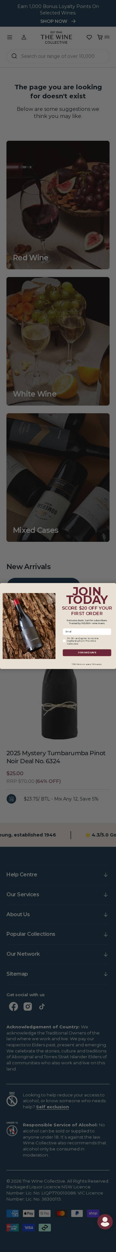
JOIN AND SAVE (87, 652)
